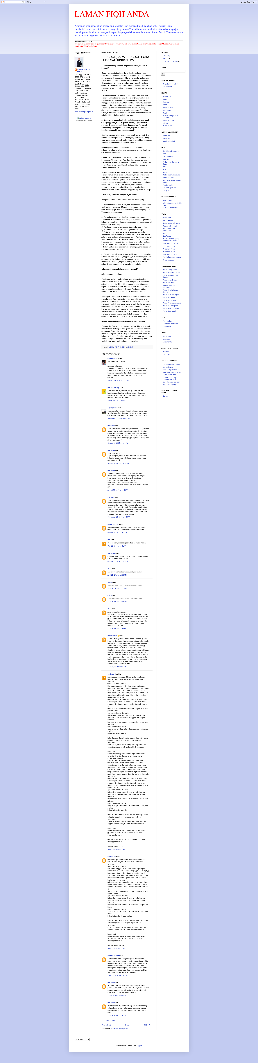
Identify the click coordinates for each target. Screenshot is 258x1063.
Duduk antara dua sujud (171, 175)
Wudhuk (166, 102)
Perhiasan (166, 354)
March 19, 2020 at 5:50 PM (117, 975)
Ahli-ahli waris (168, 367)
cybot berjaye (113, 359)
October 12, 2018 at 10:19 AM (118, 562)
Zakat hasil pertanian (170, 324)
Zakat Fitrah (167, 327)
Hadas (165, 99)
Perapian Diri (167, 126)
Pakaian (166, 352)
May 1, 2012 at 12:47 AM (117, 401)
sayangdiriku (112, 408)
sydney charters (81, 120)
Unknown (111, 426)
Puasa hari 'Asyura (169, 300)
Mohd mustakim (114, 956)
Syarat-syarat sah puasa (171, 223)
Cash (110, 569)
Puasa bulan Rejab (170, 280)
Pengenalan (167, 321)
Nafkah (165, 396)
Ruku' (165, 167)
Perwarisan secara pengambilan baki (169, 378)
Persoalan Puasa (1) (170, 243)
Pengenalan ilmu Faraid (171, 364)
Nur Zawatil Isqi (113, 388)
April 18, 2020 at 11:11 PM (117, 1016)
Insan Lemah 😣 (114, 636)
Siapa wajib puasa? (170, 226)
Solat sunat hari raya (170, 208)
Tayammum (167, 110)
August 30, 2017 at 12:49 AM (118, 490)
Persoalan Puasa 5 (170, 254)
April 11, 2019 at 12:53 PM (117, 575)
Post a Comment (111, 1020)
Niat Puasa (167, 236)
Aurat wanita (167, 342)
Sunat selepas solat (170, 188)
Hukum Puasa (168, 220)
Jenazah (166, 59)
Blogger (139, 1046)
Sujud (165, 172)
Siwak (165, 113)
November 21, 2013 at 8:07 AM (119, 418)
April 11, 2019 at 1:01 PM (117, 629)
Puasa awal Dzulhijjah (171, 295)
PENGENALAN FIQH (170, 61)
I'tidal (164, 169)
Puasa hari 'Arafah (169, 297)
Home (127, 1025)
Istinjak (165, 123)
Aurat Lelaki (167, 339)
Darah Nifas (167, 138)
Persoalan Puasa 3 (170, 249)
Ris (109, 540)
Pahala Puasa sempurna (172, 257)
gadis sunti (112, 674)
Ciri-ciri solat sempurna (171, 151)
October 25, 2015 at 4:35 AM (118, 443)
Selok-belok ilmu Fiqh (170, 84)
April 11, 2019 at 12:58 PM (117, 602)
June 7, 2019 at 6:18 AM (116, 948)
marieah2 (111, 497)
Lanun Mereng (113, 524)
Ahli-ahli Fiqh (167, 87)
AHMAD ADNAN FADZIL (83, 71)
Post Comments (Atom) (119, 1029)
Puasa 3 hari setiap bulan (172, 303)
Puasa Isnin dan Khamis (171, 308)
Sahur (165, 233)
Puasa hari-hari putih (170, 306)
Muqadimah (167, 97)
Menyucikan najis (169, 120)
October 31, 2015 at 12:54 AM (118, 463)
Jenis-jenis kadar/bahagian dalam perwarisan (172, 373)
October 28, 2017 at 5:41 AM (118, 533)
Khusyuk (166, 191)
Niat (164, 154)
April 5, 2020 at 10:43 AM (117, 995)
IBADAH (166, 56)
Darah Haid (167, 136)
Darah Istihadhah (169, 141)
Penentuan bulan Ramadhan (169, 229)
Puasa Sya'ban (168, 283)
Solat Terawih (168, 200)
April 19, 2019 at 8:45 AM (117, 667)
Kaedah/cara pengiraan (171, 382)
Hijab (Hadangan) (169, 385)
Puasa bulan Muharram (171, 273)
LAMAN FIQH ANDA (112, 13)
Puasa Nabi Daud (169, 311)
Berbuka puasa (168, 260)
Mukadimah (167, 218)
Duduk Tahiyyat (168, 178)
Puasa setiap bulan (170, 270)
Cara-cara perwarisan (171, 370)
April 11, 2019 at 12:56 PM (117, 588)
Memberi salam (168, 185)
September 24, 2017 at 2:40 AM (119, 517)
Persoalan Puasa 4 (170, 252)
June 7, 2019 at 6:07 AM (116, 849)
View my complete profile (84, 112)
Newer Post (106, 1025)
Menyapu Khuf (168, 107)
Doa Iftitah (166, 159)
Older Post (148, 1025)
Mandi (165, 105)
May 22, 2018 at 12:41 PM (117, 546)
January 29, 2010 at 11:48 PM (118, 380)
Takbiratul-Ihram (168, 156)
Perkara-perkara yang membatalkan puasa (171, 240)
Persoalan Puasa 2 (170, 246)
